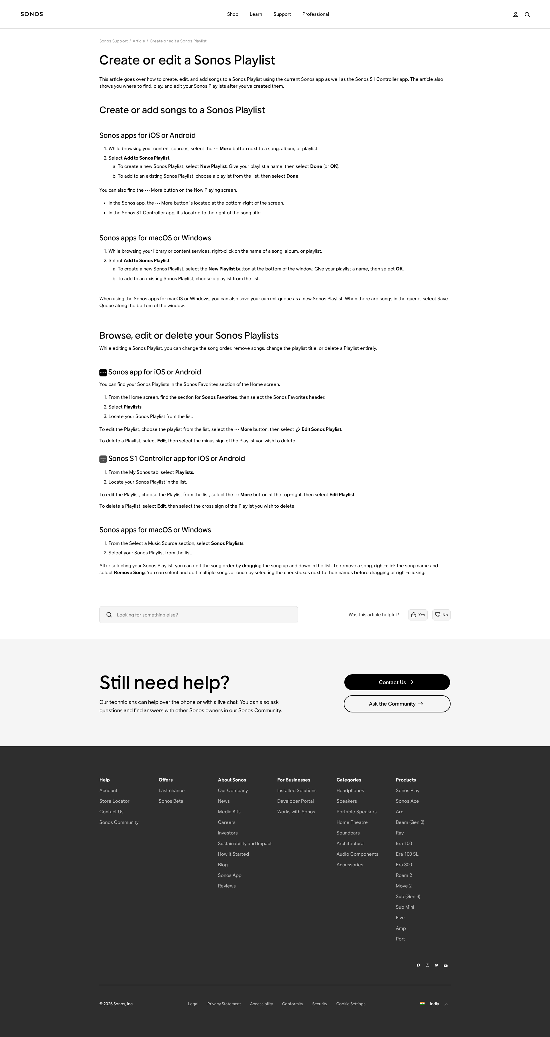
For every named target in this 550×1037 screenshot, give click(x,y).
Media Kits (229, 812)
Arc (399, 812)
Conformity (292, 1003)
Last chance (172, 790)
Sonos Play (407, 790)
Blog (223, 865)
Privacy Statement (224, 1003)
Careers (226, 822)
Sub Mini (405, 907)
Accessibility (261, 1003)
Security (319, 1003)
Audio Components (357, 854)
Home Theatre (352, 822)
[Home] (31, 14)
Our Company (233, 790)
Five (400, 918)
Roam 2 (404, 875)
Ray (400, 833)
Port (400, 939)
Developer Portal (295, 801)
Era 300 (404, 865)
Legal (193, 1003)
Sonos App (229, 875)
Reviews (227, 886)
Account (108, 790)
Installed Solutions (297, 790)
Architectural (351, 843)
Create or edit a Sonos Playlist (178, 41)
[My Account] (515, 14)
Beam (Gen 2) (410, 822)
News (224, 801)
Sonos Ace (407, 801)
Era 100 (404, 843)
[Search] (527, 14)
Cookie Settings (351, 1003)
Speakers (347, 801)
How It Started (233, 854)
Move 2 (404, 886)
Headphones (350, 790)
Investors (228, 833)
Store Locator (114, 801)
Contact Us (392, 682)
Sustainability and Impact (245, 843)
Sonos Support (113, 41)
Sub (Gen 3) (408, 896)
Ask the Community (392, 703)
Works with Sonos (296, 812)
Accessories (350, 865)
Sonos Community (119, 822)
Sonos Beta (171, 801)
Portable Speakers (357, 812)
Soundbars (348, 833)
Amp (401, 928)
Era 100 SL (407, 854)
